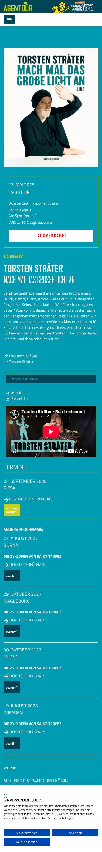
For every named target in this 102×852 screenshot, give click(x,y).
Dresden (13, 712)
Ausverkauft (52, 236)
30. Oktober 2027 (23, 649)
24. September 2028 (25, 481)
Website (16, 393)
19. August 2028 (21, 705)
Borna (11, 545)
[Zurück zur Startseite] (18, 7)
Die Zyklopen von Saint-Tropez (32, 556)
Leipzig (11, 656)
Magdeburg (17, 601)
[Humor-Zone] (73, 6)
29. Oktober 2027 (23, 594)
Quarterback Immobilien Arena (33, 203)
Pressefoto (18, 398)
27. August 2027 (21, 538)
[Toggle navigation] (9, 19)
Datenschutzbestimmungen (78, 791)
